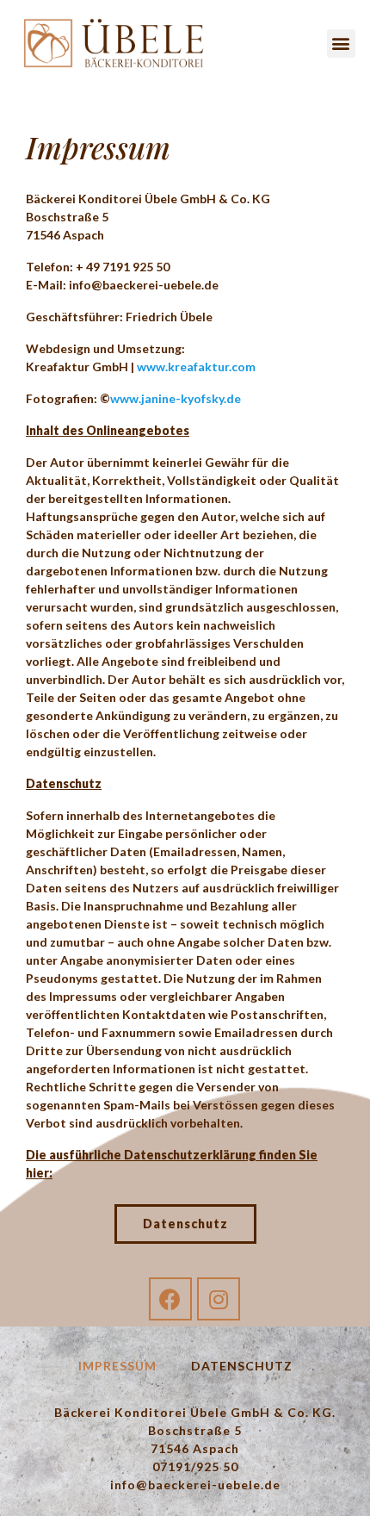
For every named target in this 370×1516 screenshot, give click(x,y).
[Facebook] (170, 1298)
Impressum (117, 1365)
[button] (341, 43)
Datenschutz (242, 1365)
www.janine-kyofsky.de (175, 398)
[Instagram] (218, 1298)
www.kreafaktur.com (196, 366)
